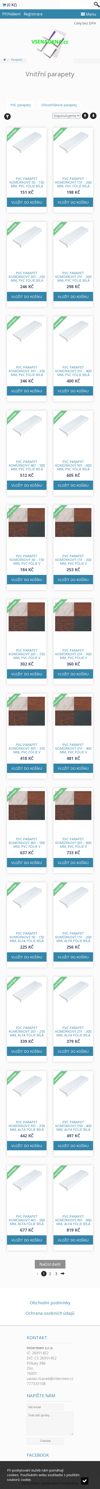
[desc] (93, 116)
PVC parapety (20, 105)
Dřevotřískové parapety (59, 105)
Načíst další (50, 1264)
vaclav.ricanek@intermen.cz (50, 1378)
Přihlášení (11, 14)
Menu (90, 14)
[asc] (85, 116)
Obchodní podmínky (50, 1302)
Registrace (33, 14)
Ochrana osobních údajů (50, 1313)
